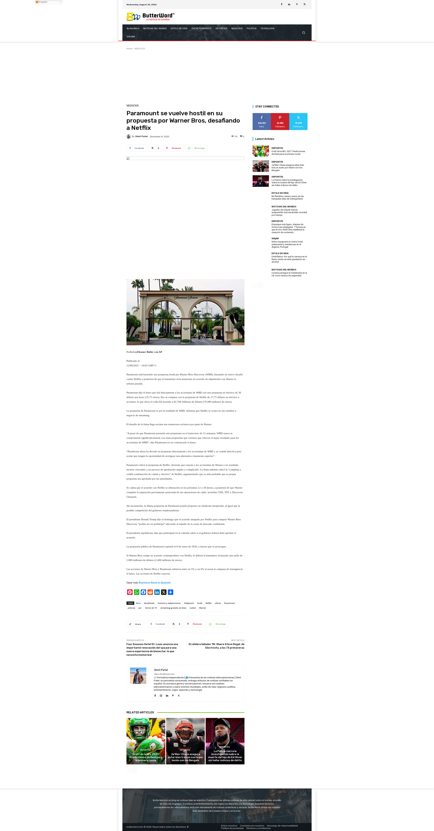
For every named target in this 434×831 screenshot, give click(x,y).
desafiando (149, 603)
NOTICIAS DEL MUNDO (284, 206)
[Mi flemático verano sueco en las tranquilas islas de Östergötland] (261, 196)
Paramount (229, 603)
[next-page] (134, 770)
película (131, 608)
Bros (138, 603)
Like (262, 114)
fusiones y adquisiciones (169, 603)
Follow (280, 114)
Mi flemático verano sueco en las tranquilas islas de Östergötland (288, 197)
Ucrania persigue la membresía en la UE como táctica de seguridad (289, 274)
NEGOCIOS (140, 48)
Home (129, 48)
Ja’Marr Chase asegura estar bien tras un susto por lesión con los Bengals (185, 757)
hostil (199, 603)
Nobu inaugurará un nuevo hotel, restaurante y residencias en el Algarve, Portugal (287, 244)
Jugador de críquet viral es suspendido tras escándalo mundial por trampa (289, 212)
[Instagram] (161, 695)
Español (42, 2)
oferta (218, 603)
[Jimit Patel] (129, 136)
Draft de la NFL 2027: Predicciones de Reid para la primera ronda (146, 757)
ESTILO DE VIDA (280, 193)
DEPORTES (145, 750)
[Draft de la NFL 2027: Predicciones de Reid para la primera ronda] (145, 741)
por (140, 608)
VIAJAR (275, 238)
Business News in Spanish (155, 582)
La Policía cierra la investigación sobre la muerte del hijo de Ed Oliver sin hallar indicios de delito (225, 756)
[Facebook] (282, 4)
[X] (305, 4)
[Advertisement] (217, 75)
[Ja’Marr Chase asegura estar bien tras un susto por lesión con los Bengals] (185, 741)
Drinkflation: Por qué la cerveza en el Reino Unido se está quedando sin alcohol (289, 259)
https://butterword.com (164, 674)
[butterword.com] (150, 16)
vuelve (193, 608)
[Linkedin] (289, 4)
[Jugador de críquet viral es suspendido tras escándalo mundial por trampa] (261, 211)
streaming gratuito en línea (173, 608)
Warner (202, 608)
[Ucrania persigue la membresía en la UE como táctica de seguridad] (261, 273)
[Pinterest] (297, 4)
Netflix (209, 603)
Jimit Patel (141, 136)
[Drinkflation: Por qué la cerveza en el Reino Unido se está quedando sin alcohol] (261, 258)
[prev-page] (128, 770)
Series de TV (151, 608)
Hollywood (189, 603)
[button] (304, 33)
